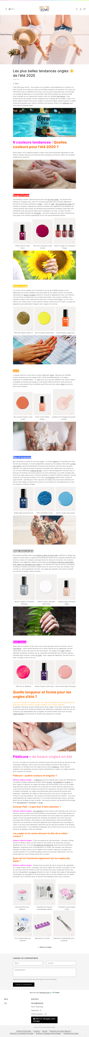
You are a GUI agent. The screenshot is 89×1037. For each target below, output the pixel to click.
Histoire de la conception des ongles (21, 1033)
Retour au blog (45, 947)
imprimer (45, 1031)
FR (12, 9)
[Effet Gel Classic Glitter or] (23, 330)
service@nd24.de (37, 1003)
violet (62, 651)
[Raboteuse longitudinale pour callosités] (64, 936)
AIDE (5, 1003)
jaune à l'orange (29, 295)
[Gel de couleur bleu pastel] (65, 511)
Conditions (36, 1031)
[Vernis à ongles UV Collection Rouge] (65, 243)
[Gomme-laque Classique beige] (67, 599)
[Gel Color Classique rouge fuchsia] (42, 243)
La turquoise (50, 477)
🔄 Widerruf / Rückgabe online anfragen (44, 1020)
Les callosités (38, 811)
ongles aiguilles (18, 714)
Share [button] (17, 83)
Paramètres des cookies (70, 1033)
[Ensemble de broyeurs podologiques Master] (44, 905)
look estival (61, 96)
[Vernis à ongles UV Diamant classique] (24, 599)
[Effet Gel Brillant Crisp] (44, 511)
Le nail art (33, 872)
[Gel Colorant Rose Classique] (65, 684)
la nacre (67, 782)
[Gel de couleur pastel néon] (44, 330)
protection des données (23, 1031)
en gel (41, 802)
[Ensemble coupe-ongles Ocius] (67, 905)
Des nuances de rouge (63, 204)
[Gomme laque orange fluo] (65, 330)
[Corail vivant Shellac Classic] (42, 414)
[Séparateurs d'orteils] (42, 936)
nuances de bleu (36, 470)
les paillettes (57, 782)
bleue (55, 461)
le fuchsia (37, 213)
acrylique (32, 802)
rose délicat (17, 648)
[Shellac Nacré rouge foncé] (22, 243)
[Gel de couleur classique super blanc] (46, 599)
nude (52, 204)
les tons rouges (53, 199)
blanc (40, 204)
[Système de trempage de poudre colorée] (64, 414)
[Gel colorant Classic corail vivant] (23, 414)
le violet (39, 655)
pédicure (66, 103)
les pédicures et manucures (43, 845)
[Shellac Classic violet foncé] (44, 684)
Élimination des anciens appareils (60, 1031)
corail (52, 375)
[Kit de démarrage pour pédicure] (22, 936)
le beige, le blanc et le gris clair (46, 555)
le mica (49, 782)
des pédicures (22, 802)
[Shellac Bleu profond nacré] (23, 511)
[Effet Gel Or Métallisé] (23, 684)
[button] (6, 9)
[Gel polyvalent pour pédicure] (22, 905)
